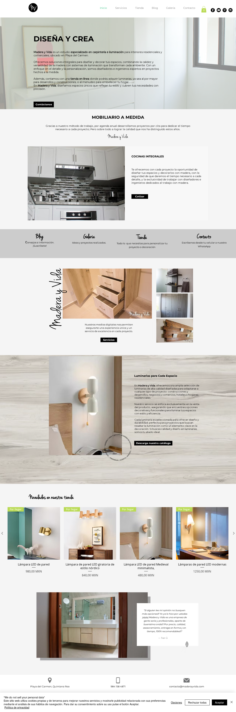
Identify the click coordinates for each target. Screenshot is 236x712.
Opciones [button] (176, 702)
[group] (118, 542)
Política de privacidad (16, 707)
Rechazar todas (197, 702)
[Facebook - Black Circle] (213, 10)
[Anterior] (2, 533)
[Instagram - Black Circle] (230, 10)
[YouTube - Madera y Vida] (219, 10)
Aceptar (219, 702)
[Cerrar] (231, 702)
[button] (203, 9)
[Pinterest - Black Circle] (225, 10)
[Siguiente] (234, 533)
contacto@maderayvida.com (186, 686)
